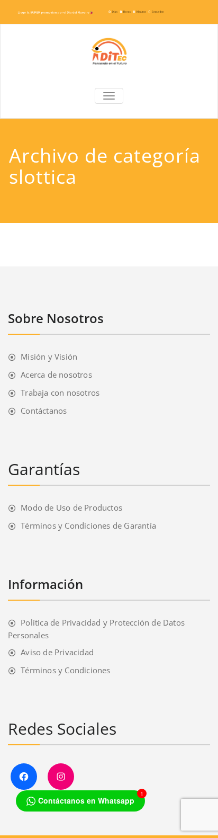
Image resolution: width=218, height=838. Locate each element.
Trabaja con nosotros (60, 392)
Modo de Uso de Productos (71, 507)
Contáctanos (44, 410)
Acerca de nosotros (56, 374)
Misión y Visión (49, 356)
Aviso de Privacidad (57, 652)
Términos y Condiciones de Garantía (88, 525)
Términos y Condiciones (65, 670)
